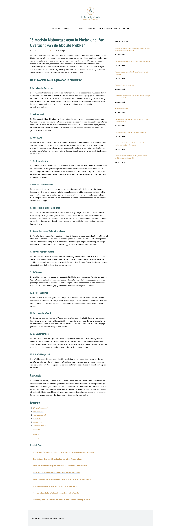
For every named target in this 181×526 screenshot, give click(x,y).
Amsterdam (69, 28)
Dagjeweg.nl (37, 422)
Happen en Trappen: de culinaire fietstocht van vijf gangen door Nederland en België (132, 49)
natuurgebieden (39, 438)
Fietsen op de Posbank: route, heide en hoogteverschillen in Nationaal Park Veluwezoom (132, 144)
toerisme (56, 28)
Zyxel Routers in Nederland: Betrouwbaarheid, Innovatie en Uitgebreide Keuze (57, 459)
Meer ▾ (126, 28)
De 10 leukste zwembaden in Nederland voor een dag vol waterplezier (55, 486)
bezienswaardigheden (109, 28)
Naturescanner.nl (39, 415)
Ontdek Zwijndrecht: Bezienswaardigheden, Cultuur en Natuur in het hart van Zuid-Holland (62, 479)
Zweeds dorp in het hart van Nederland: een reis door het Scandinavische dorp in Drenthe (61, 500)
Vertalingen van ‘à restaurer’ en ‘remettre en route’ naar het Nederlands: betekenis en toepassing (63, 452)
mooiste (36, 434)
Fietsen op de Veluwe (122, 108)
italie (80, 28)
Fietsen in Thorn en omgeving (124, 85)
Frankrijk (91, 28)
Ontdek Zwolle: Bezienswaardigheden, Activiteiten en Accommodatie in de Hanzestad (60, 466)
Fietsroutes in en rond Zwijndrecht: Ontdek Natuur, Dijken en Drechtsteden (56, 473)
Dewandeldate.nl (39, 425)
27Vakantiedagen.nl (40, 408)
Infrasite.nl (37, 418)
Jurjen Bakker (48, 51)
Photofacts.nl (38, 411)
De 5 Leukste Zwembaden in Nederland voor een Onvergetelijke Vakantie (56, 493)
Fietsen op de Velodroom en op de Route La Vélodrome (132, 61)
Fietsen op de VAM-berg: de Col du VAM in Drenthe (131, 132)
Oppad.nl (36, 429)
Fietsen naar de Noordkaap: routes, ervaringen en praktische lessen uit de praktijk (131, 157)
